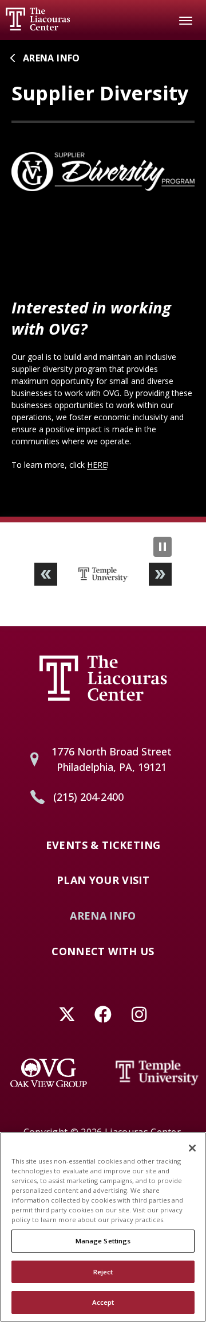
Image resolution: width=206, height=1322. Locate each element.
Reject (103, 1271)
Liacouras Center (38, 18)
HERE (97, 464)
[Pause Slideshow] (162, 547)
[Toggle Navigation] (186, 20)
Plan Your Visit (103, 880)
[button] (45, 574)
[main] (103, 278)
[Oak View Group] (49, 1073)
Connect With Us (103, 951)
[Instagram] (139, 1014)
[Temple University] (157, 1073)
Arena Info (51, 58)
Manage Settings (103, 1240)
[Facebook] (103, 1014)
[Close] (192, 1148)
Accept (103, 1302)
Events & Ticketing (103, 845)
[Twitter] (67, 1014)
